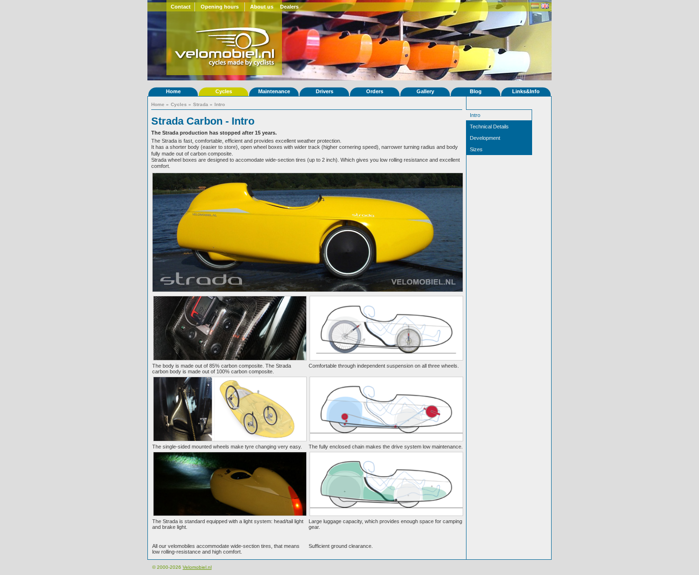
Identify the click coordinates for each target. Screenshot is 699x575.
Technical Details (489, 126)
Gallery (425, 91)
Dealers (289, 7)
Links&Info (526, 91)
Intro (219, 104)
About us (261, 7)
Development (485, 138)
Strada (200, 104)
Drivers (324, 91)
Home (173, 91)
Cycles (223, 91)
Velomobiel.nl (197, 567)
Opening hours (220, 7)
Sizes (476, 149)
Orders (374, 91)
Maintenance (274, 91)
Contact (181, 7)
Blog (476, 91)
